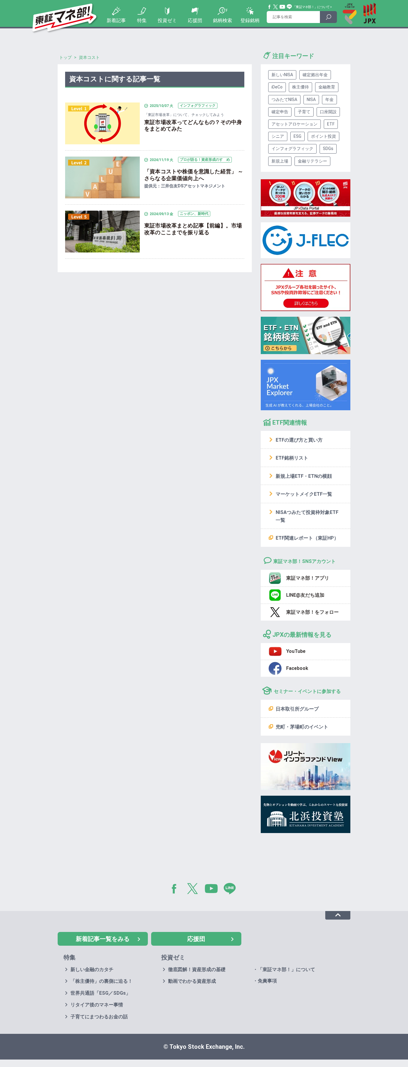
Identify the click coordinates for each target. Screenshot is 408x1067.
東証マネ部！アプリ (307, 578)
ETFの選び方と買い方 (299, 440)
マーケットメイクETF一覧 (304, 494)
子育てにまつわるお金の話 (99, 1016)
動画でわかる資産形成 (192, 981)
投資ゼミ (167, 20)
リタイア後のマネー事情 (96, 1005)
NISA (311, 99)
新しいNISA (282, 74)
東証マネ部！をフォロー (312, 612)
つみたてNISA (284, 99)
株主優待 (300, 87)
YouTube (283, 7)
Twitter (276, 7)
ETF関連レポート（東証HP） (307, 538)
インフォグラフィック (292, 148)
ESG (297, 136)
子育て (304, 111)
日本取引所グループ (297, 709)
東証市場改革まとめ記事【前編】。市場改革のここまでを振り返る (193, 228)
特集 (142, 20)
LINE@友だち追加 (305, 595)
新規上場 (280, 161)
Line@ (289, 7)
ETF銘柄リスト (292, 458)
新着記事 (116, 20)
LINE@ (231, 890)
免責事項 (267, 981)
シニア (278, 136)
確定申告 (280, 111)
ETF (331, 124)
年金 (329, 99)
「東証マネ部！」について (311, 7)
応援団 (195, 20)
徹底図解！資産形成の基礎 (197, 969)
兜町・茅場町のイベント (302, 727)
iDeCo (277, 87)
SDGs (328, 148)
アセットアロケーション (294, 124)
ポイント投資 (323, 136)
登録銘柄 (250, 20)
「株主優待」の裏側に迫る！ (101, 981)
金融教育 (326, 87)
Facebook (270, 7)
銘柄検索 (222, 20)
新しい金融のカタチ (91, 969)
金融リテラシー (312, 161)
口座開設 (328, 111)
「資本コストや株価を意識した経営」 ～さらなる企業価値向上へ (193, 174)
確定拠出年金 (315, 74)
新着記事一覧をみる (103, 938)
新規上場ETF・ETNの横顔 (304, 476)
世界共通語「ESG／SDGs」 (100, 993)
